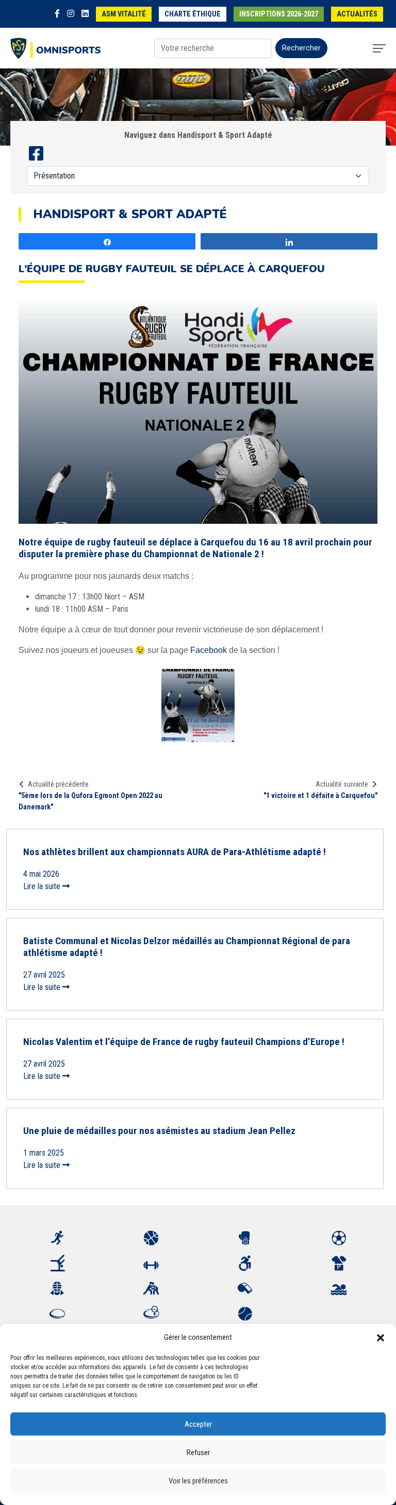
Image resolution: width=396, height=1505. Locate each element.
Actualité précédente (58, 784)
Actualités (357, 14)
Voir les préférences (198, 1480)
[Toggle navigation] (379, 48)
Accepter (198, 1424)
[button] (380, 1337)
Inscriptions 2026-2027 (278, 14)
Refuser (198, 1452)
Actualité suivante (342, 784)
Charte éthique (192, 14)
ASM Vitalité (124, 14)
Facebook (208, 650)
